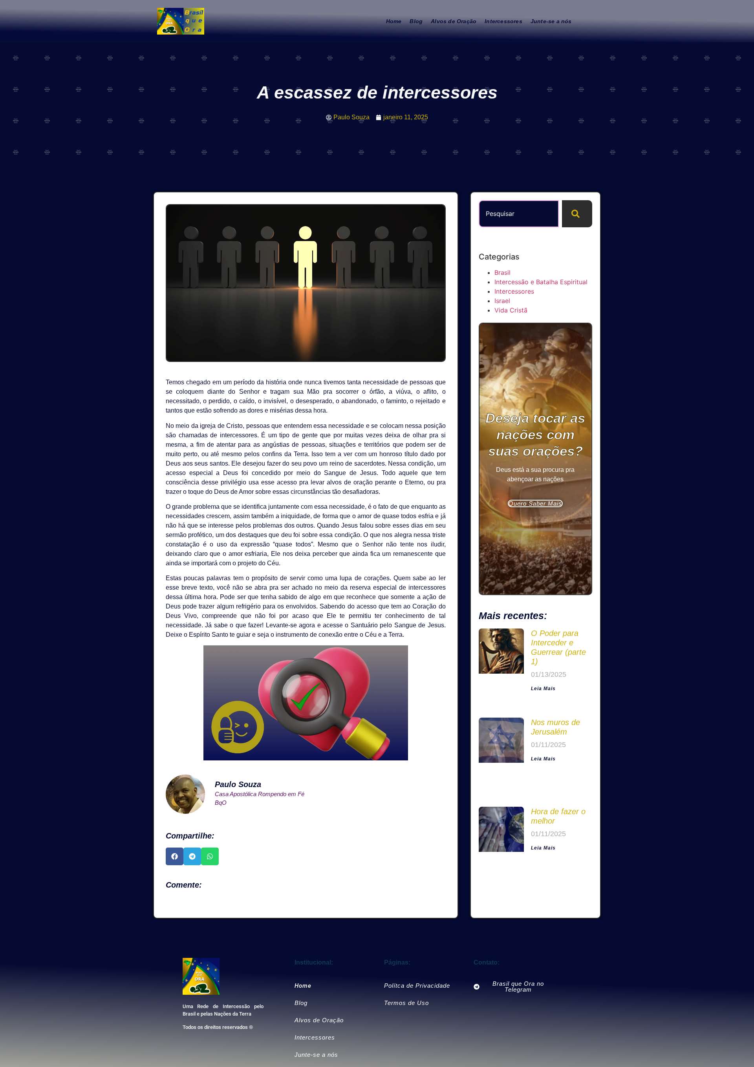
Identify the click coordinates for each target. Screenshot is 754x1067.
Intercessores (503, 21)
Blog (416, 21)
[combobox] (519, 213)
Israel (502, 301)
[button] (174, 856)
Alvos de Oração (453, 21)
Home (394, 21)
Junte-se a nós (551, 21)
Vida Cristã (510, 310)
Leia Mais (543, 688)
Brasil (502, 272)
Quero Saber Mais (535, 503)
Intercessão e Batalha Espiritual (540, 282)
